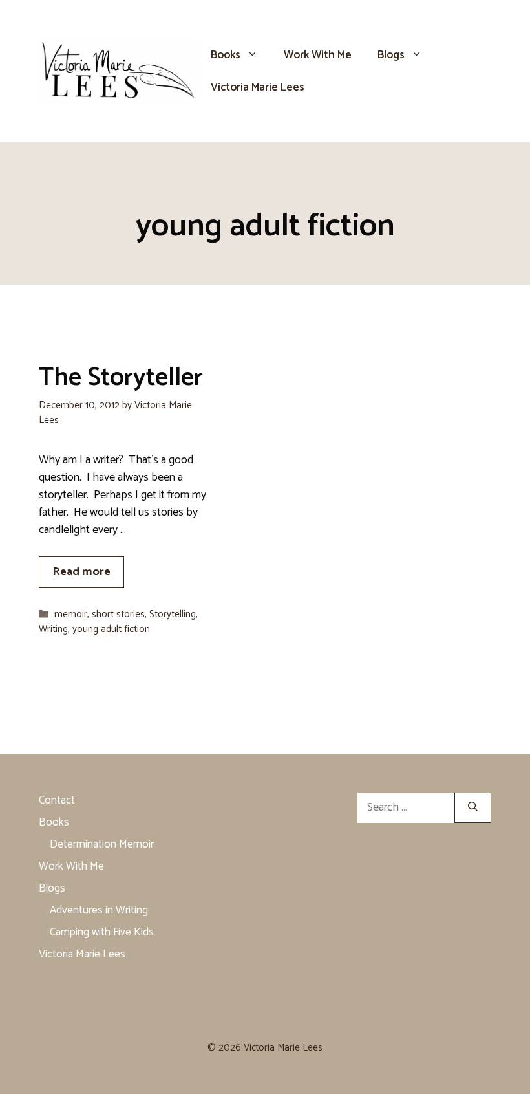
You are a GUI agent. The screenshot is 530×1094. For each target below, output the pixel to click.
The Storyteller (121, 377)
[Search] (472, 808)
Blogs (391, 55)
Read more (81, 572)
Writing (53, 629)
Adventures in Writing (99, 910)
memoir (70, 614)
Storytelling (172, 614)
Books (225, 55)
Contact (57, 800)
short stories (118, 614)
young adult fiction (111, 629)
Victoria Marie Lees (257, 87)
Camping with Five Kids (102, 932)
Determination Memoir (102, 844)
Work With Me (318, 55)
